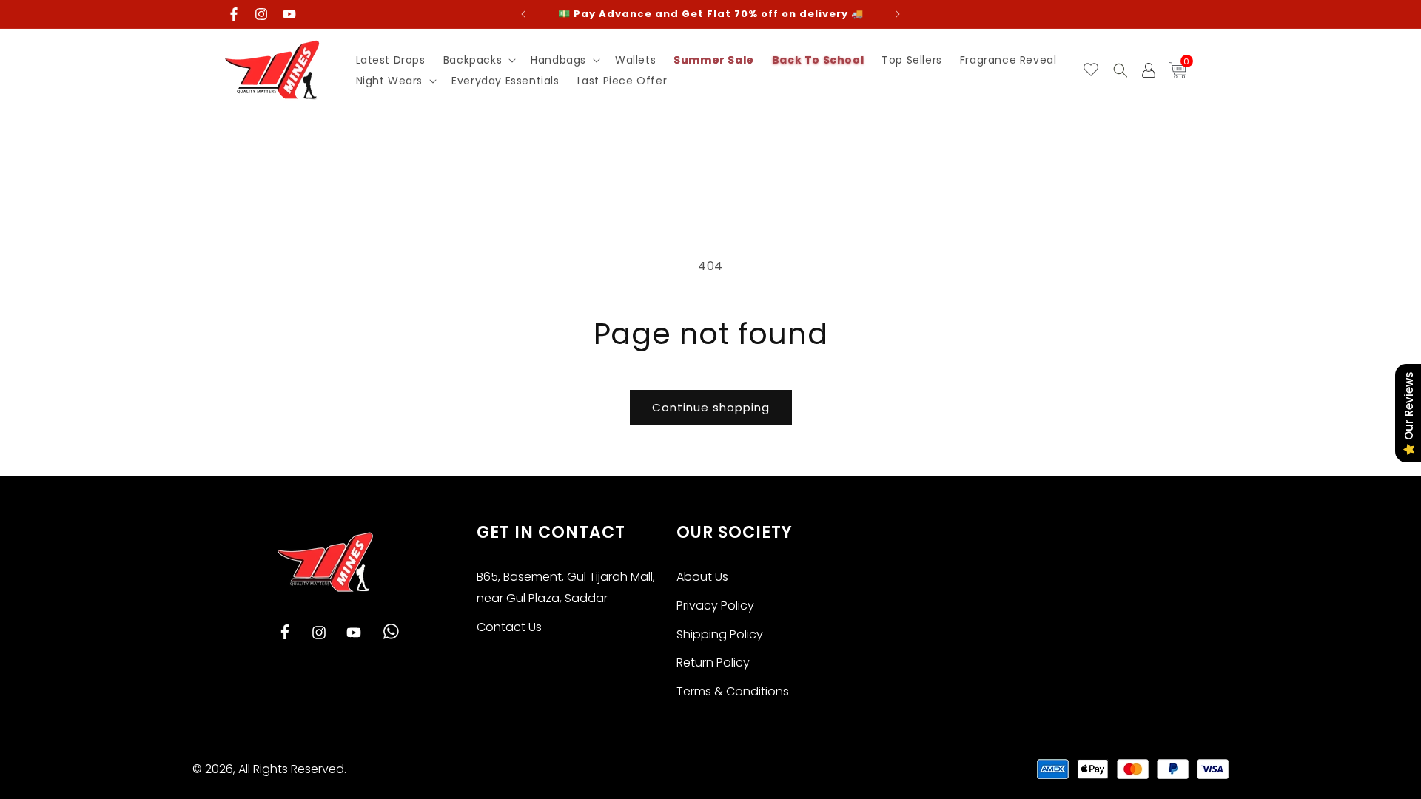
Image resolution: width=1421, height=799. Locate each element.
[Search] (1120, 70)
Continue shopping (711, 407)
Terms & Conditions (732, 691)
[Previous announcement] (523, 14)
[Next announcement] (897, 14)
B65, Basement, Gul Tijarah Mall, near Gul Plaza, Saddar (566, 587)
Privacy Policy (715, 605)
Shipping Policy (719, 634)
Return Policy (713, 662)
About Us (702, 576)
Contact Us (509, 627)
